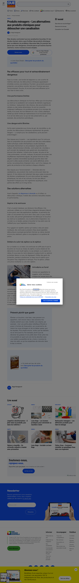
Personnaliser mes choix (50, 297)
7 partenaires (36, 289)
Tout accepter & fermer (50, 300)
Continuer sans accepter (52, 282)
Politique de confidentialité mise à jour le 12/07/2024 (31, 297)
